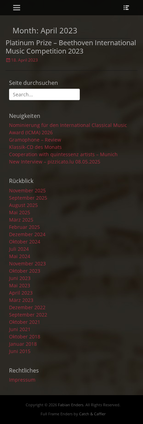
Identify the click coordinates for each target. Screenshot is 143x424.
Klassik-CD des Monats (35, 147)
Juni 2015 (20, 351)
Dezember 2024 (27, 234)
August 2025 (23, 205)
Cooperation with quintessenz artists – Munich (63, 154)
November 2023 (27, 263)
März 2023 (21, 300)
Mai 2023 (19, 285)
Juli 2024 (19, 249)
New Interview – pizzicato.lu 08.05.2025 (54, 161)
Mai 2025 (19, 212)
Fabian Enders (70, 404)
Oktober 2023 (24, 270)
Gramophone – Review (35, 139)
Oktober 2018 (24, 336)
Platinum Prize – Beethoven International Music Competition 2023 (71, 47)
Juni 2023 (20, 278)
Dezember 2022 (27, 307)
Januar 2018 (23, 344)
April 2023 (21, 292)
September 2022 (28, 314)
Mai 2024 (19, 256)
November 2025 (27, 190)
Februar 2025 (24, 227)
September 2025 (28, 197)
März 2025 (21, 219)
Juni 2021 (20, 329)
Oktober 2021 (24, 322)
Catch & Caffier (92, 413)
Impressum (22, 379)
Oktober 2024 (24, 241)
